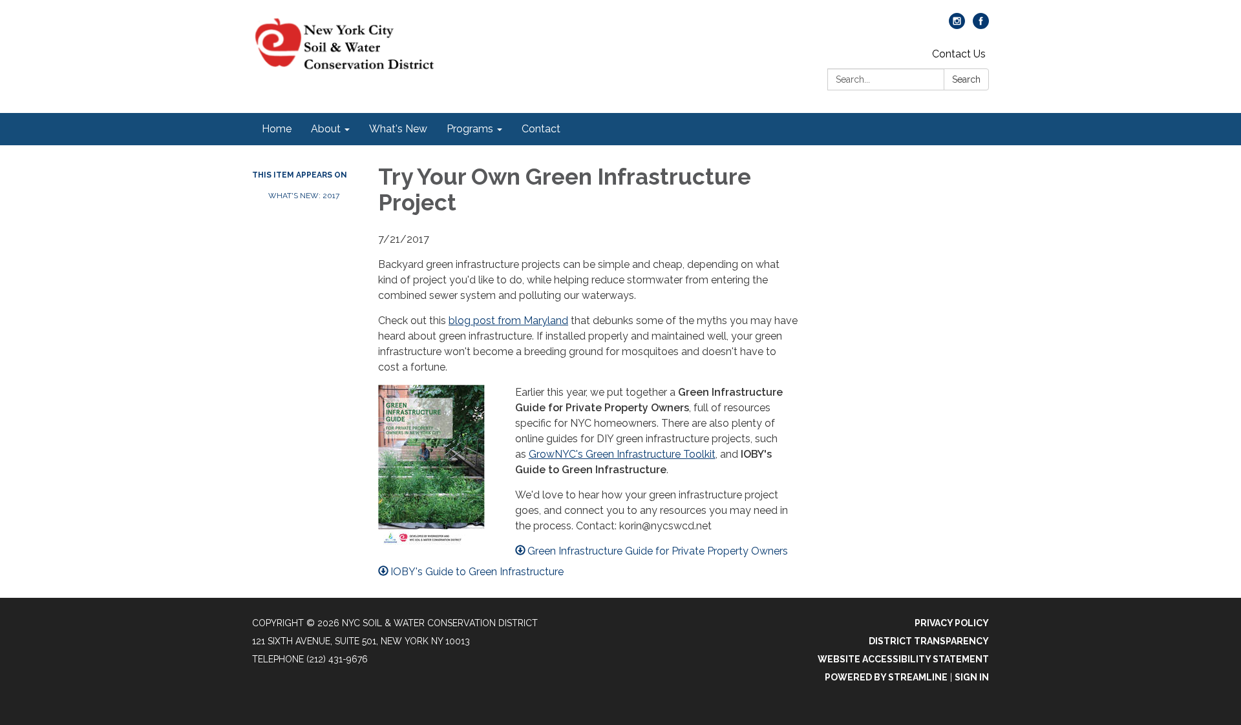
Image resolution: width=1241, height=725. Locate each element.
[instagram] (957, 25)
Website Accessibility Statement (903, 659)
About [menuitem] (326, 129)
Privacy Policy (952, 623)
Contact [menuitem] (541, 129)
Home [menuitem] (277, 129)
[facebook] (981, 25)
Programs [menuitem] (470, 129)
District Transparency (929, 641)
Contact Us (959, 54)
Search (966, 79)
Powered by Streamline (886, 677)
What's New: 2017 (303, 195)
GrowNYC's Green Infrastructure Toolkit (622, 454)
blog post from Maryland (508, 320)
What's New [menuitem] (398, 129)
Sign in (972, 677)
